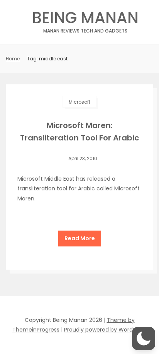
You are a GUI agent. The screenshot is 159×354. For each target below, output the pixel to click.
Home (13, 58)
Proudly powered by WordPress (105, 329)
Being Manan (85, 20)
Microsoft (79, 102)
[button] (143, 338)
